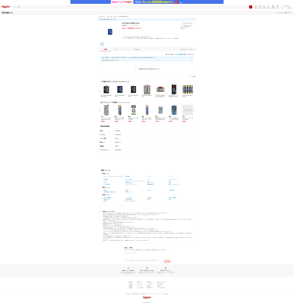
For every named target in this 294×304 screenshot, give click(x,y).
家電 (108, 16)
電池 (111, 16)
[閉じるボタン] (194, 19)
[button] (260, 6)
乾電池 (115, 16)
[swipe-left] (100, 91)
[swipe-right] (193, 91)
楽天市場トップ (102, 16)
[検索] (250, 6)
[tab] (105, 49)
